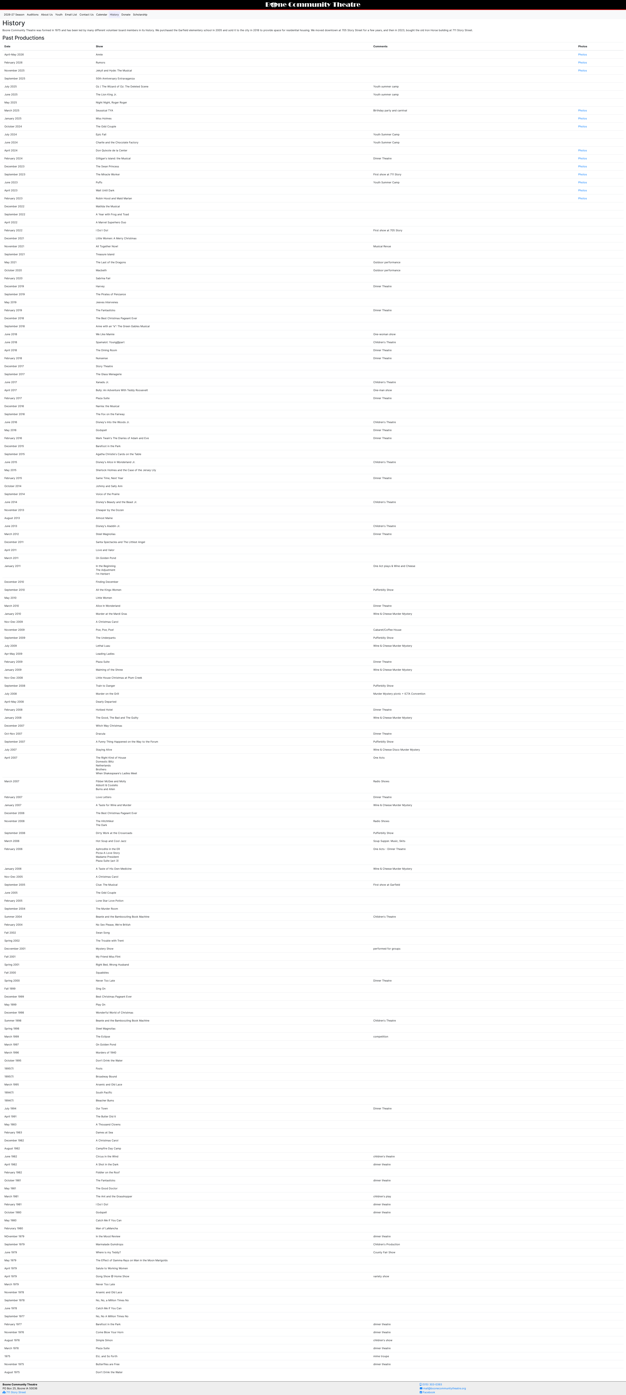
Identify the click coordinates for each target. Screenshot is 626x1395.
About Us (47, 14)
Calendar (101, 14)
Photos (582, 54)
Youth (58, 14)
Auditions (32, 14)
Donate (125, 14)
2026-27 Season (14, 14)
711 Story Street (16, 1392)
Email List (71, 14)
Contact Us (87, 14)
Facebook (428, 1392)
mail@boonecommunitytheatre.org (444, 1388)
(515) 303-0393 (431, 1384)
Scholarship (140, 14)
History (115, 14)
